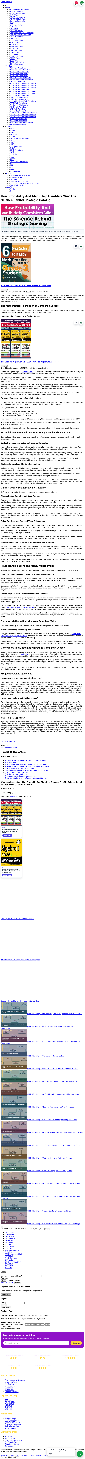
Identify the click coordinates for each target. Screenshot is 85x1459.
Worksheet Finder (11, 1382)
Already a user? (6, 1307)
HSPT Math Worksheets (18, 99)
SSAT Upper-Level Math (13, 1254)
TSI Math (8, 1268)
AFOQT (12, 129)
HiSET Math (9, 1246)
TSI (11, 164)
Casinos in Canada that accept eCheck (20, 607)
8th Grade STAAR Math (13, 1262)
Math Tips (9, 187)
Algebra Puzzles (16, 177)
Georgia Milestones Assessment (21, 33)
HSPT (12, 144)
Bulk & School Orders (12, 1426)
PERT (12, 152)
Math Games (9, 1390)
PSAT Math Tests (16, 46)
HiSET (12, 142)
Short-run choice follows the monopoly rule (20, 776)
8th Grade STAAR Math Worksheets (23, 117)
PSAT (12, 170)
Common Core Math (17, 21)
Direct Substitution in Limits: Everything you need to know (26, 778)
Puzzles (9, 173)
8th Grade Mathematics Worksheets (23, 93)
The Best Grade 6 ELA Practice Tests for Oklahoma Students (27, 766)
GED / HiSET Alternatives (19, 162)
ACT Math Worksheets (18, 68)
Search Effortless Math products (12, 1229)
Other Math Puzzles (17, 185)
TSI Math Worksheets (18, 125)
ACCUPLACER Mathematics (20, 9)
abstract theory (27, 372)
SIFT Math (14, 54)
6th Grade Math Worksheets (20, 89)
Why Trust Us (10, 1438)
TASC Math (9, 1266)
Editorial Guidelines (12, 1444)
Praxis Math (14, 44)
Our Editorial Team (12, 1442)
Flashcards (9, 1388)
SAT (11, 166)
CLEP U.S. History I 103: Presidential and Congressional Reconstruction (53, 1094)
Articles (12, 189)
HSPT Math (14, 39)
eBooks (8, 7)
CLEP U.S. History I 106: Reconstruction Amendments (46, 1056)
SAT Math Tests (16, 50)
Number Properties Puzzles (20, 175)
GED (11, 140)
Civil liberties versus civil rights (16, 774)
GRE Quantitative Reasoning (20, 35)
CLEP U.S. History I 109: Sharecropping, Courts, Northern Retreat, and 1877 (54, 1014)
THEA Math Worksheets (18, 119)
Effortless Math (6, 2)
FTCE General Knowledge (19, 138)
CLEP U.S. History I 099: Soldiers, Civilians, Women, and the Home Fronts (53, 1145)
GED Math (8, 1244)
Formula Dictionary (12, 1392)
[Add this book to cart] (81, 246)
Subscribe (76, 1343)
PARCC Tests (14, 43)
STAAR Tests (14, 58)
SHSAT (12, 148)
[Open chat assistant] (80, 1454)
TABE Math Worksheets (18, 121)
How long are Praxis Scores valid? (17, 772)
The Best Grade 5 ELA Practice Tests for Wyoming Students (26, 760)
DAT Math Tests (16, 25)
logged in (13, 796)
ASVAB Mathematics (17, 17)
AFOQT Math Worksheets (19, 72)
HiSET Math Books (12, 1420)
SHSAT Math (9, 1252)
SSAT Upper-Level (16, 150)
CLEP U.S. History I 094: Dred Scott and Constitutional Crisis (49, 1211)
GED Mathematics (16, 31)
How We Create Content (13, 1440)
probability (25, 654)
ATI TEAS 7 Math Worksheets (20, 78)
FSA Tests (13, 27)
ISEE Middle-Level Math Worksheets (23, 101)
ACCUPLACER (15, 172)
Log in (3, 1280)
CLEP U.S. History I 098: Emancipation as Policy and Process (49, 1158)
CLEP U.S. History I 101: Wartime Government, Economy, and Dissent (52, 1120)
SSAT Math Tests (16, 56)
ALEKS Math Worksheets (19, 74)
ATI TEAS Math (10, 1402)
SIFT (11, 156)
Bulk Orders (24, 1455)
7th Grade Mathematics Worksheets (23, 91)
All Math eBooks (11, 1418)
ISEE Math (9, 1410)
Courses (9, 127)
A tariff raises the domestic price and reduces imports (20, 960)
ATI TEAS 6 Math (11, 1238)
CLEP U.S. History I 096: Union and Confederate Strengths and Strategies (53, 1183)
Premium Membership (13, 1424)
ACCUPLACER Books (12, 1422)
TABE (12, 160)
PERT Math (9, 1256)
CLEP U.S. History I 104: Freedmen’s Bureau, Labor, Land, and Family (52, 1081)
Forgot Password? (7, 1283)
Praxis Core (14, 154)
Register (17, 1282)
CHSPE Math (9, 1240)
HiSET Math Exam (16, 37)
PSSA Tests (14, 48)
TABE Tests (14, 60)
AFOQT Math (10, 1233)
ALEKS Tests (14, 15)
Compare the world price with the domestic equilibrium (21, 1001)
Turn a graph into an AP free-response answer (17, 919)
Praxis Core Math (11, 1258)
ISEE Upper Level (16, 146)
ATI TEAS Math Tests (18, 19)
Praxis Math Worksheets (19, 105)
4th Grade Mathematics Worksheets (23, 86)
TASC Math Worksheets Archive (21, 123)
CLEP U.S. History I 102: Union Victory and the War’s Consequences (51, 1107)
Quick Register (6, 1294)
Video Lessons (10, 1428)
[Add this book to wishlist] (76, 246)
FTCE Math (14, 29)
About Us (8, 1436)
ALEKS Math (9, 1235)
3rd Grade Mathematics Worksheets (23, 84)
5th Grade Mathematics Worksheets (23, 87)
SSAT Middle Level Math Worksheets (23, 113)
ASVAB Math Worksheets (19, 76)
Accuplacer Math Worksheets (20, 70)
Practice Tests (10, 1384)
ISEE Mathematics (16, 41)
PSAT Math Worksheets (18, 107)
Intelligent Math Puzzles (19, 181)
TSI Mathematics (16, 64)
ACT (11, 168)
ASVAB (12, 132)
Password (5, 1278)
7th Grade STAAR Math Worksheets (23, 115)
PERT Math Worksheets (18, 103)
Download (5, 290)
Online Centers (10, 1386)
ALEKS (12, 130)
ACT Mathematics (16, 11)
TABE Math (9, 1264)
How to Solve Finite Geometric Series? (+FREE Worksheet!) (26, 764)
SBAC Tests (14, 52)
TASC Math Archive (17, 62)
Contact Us (9, 1446)
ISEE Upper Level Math (13, 1250)
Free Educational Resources (15, 1380)
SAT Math (8, 1406)
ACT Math (8, 1408)
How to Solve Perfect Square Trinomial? (19, 768)
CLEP (12, 23)
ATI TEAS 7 (14, 134)
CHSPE (12, 136)
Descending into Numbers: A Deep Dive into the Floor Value (26, 770)
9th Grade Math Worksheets (20, 95)
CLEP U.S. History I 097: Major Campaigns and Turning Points (49, 1171)
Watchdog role (10, 762)
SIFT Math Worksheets (18, 111)
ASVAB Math (9, 1237)
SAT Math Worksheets (18, 109)
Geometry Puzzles (16, 179)
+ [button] (5, 7)
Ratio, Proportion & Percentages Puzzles (24, 183)
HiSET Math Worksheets (19, 97)
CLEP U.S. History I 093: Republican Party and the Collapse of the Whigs (53, 1224)
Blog (11, 191)
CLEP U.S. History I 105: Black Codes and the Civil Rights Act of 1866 (52, 1069)
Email (3, 1303)
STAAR (12, 158)
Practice (9, 66)
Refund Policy (36, 1455)
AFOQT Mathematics (17, 13)
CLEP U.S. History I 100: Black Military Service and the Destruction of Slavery (55, 1132)
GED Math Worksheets (18, 82)
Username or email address (11, 1276)
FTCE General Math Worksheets (21, 80)
